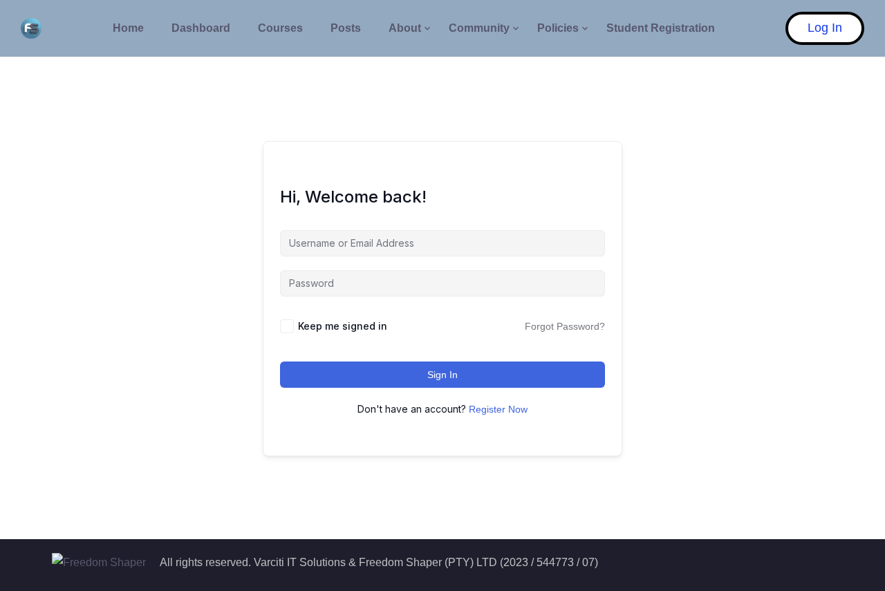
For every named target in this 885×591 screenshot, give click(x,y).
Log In (825, 28)
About (405, 28)
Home (128, 28)
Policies (558, 28)
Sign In (442, 374)
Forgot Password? (565, 326)
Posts (345, 28)
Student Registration (660, 28)
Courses (280, 28)
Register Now (498, 409)
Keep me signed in (342, 326)
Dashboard (200, 28)
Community (479, 28)
